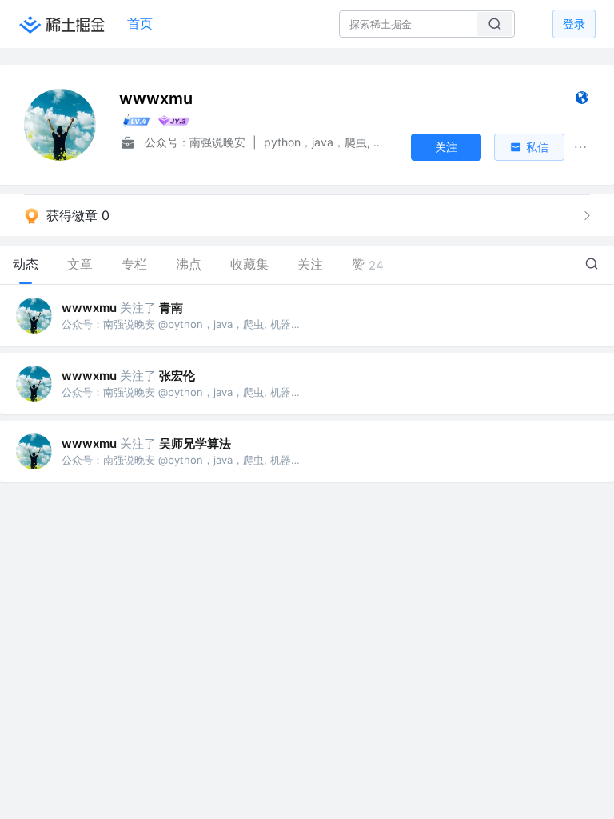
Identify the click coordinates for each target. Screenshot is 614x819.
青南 (171, 307)
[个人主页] (581, 101)
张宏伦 (177, 375)
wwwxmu (89, 307)
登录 (574, 23)
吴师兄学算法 (195, 443)
